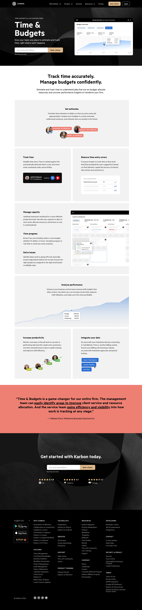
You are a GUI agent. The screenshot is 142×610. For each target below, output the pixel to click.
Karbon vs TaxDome (41, 540)
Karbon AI (37, 577)
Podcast (85, 530)
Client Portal (38, 574)
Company (86, 560)
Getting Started (63, 572)
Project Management (41, 564)
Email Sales (110, 543)
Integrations (62, 524)
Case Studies (86, 540)
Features (38, 550)
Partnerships (86, 577)
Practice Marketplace (89, 527)
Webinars (85, 537)
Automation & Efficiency (42, 524)
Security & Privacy (114, 552)
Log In (126, 4)
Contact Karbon (111, 540)
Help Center (62, 556)
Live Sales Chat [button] (111, 545)
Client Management (41, 553)
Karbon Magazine (88, 524)
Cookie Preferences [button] (113, 566)
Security (109, 556)
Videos (84, 545)
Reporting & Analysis (41, 579)
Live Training (86, 550)
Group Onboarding (64, 543)
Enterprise (61, 545)
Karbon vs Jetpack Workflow (44, 537)
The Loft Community (65, 559)
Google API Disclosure (114, 584)
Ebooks (84, 543)
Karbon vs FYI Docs (41, 543)
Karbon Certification (65, 574)
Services (61, 536)
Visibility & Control (40, 530)
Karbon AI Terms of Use (114, 587)
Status (60, 561)
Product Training (65, 568)
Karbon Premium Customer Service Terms (116, 590)
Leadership (86, 566)
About (84, 564)
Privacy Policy (111, 579)
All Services (62, 540)
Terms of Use (110, 576)
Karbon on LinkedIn (35, 597)
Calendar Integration (41, 572)
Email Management (40, 566)
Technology (63, 521)
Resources (86, 521)
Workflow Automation (42, 561)
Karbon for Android (65, 530)
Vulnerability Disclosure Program (114, 562)
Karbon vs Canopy (40, 535)
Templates (85, 535)
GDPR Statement (112, 582)
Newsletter (86, 532)
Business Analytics (40, 558)
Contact (109, 536)
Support (61, 552)
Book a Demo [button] (114, 4)
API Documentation (113, 527)
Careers (84, 569)
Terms (108, 573)
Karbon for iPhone (64, 527)
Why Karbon (39, 521)
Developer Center (112, 524)
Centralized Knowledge (42, 556)
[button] (72, 123)
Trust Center (110, 559)
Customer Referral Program (92, 572)
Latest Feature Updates (42, 582)
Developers (111, 521)
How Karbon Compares (42, 532)
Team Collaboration (41, 569)
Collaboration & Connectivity (44, 527)
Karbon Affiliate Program (91, 574)
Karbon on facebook (38, 597)
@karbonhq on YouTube (42, 597)
